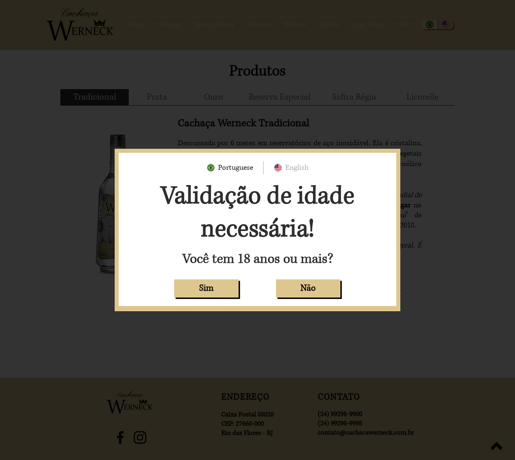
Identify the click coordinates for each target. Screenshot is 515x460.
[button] (206, 288)
